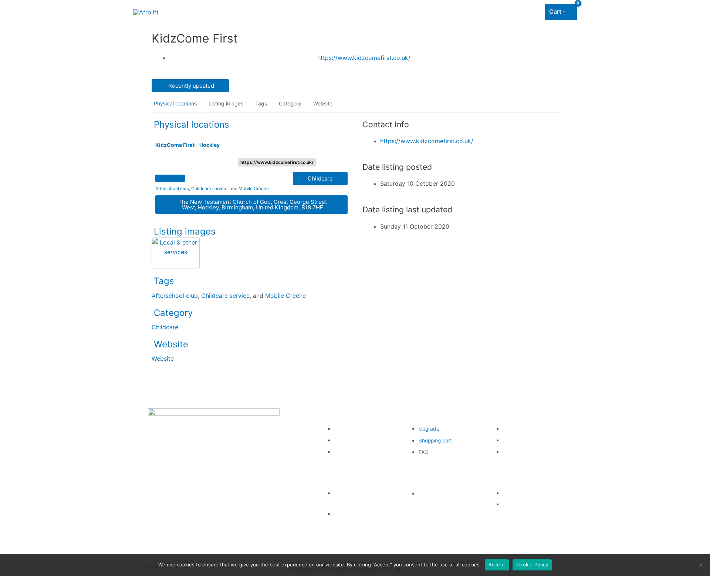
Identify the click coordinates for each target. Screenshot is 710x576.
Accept (497, 564)
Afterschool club (172, 188)
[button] (190, 85)
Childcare (165, 327)
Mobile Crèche (254, 188)
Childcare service (209, 188)
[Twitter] (202, 462)
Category (290, 103)
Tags (261, 103)
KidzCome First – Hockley (187, 145)
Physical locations (175, 103)
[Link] (164, 40)
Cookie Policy (532, 564)
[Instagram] (225, 462)
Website (322, 103)
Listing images (226, 103)
